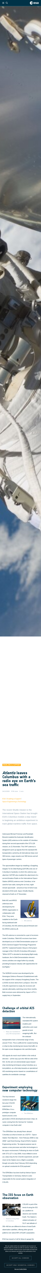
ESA (4, 799)
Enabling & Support (14, 799)
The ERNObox (28, 1113)
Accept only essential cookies (20, 1265)
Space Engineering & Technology (14, 801)
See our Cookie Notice (20, 1269)
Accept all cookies (20, 1258)
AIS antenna (28, 920)
